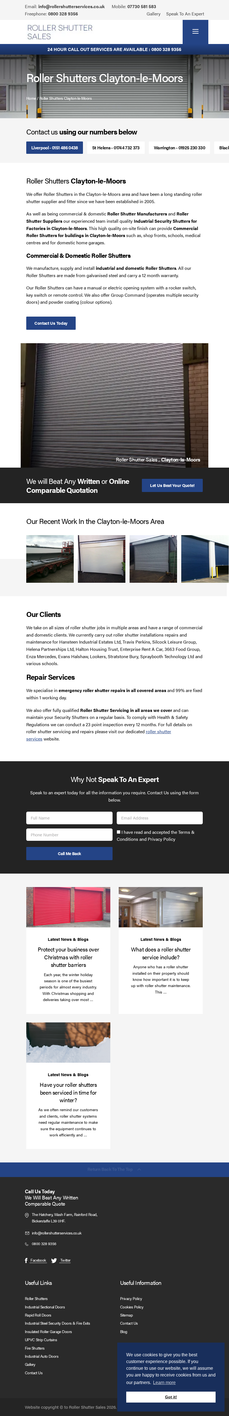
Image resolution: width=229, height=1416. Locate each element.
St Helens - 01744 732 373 (116, 147)
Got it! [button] (171, 1397)
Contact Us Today (51, 323)
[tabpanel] (115, 405)
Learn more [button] (164, 1382)
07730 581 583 (141, 6)
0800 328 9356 (63, 13)
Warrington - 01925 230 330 (179, 147)
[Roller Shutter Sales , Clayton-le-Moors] (115, 405)
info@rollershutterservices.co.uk (71, 6)
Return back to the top (110, 1169)
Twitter (65, 1260)
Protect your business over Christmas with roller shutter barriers (68, 957)
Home (31, 98)
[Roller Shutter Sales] (60, 32)
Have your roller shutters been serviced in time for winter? (68, 1092)
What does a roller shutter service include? (161, 953)
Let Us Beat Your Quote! (172, 485)
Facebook (38, 1260)
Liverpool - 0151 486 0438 (54, 147)
